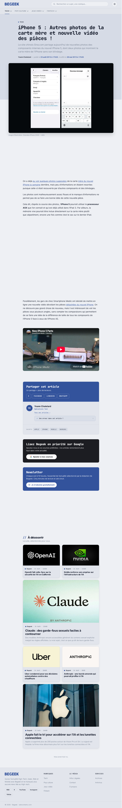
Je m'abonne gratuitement (42, 485)
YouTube (22, 790)
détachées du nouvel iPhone (79, 304)
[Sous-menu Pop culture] (27, 11)
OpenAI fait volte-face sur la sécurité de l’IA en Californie (37, 573)
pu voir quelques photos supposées (50, 181)
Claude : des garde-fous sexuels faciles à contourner (52, 632)
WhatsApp (63, 396)
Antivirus (97, 782)
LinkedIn (51, 396)
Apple (35, 429)
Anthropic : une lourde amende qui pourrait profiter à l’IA (79, 675)
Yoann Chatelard (24, 57)
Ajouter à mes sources (42, 457)
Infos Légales (73, 778)
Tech (7, 11)
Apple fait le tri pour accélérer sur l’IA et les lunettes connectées (59, 736)
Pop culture (20, 11)
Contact (71, 782)
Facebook (38, 396)
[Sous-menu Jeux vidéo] (43, 11)
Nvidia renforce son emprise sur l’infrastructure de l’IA (78, 573)
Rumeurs (62, 429)
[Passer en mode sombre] (114, 4)
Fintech (50, 11)
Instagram (33, 790)
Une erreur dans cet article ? (50, 418)
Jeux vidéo (37, 11)
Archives (97, 778)
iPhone (44, 429)
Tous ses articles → (42, 412)
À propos (72, 787)
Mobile (53, 429)
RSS (8, 790)
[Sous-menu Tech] (11, 11)
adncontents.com (25, 805)
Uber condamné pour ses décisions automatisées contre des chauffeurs (40, 676)
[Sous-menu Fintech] (56, 11)
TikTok (9, 794)
